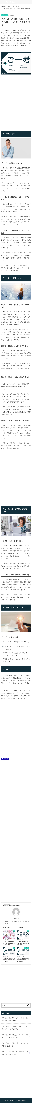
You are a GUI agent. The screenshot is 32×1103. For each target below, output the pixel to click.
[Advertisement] (15, 89)
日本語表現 (4, 15)
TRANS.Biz (13, 1100)
